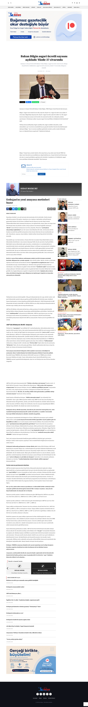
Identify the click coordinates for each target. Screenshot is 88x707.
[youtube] (77, 3)
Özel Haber (10, 7)
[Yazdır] (25, 209)
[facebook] (72, 3)
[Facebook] (7, 209)
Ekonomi (70, 7)
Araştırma (18, 7)
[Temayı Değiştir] (8, 3)
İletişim (45, 698)
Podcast (39, 7)
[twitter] (74, 3)
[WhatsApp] (19, 209)
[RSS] (50, 694)
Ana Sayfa (35, 698)
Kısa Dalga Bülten (47, 7)
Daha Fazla (77, 7)
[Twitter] (10, 209)
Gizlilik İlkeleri (51, 698)
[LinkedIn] (16, 209)
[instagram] (79, 3)
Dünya (64, 7)
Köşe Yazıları (26, 7)
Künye (40, 698)
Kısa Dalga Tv (57, 7)
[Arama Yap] (10, 2)
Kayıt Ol (42, 174)
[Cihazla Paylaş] (22, 209)
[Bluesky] (13, 209)
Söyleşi (33, 7)
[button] (48, 209)
